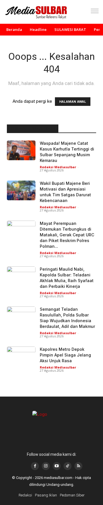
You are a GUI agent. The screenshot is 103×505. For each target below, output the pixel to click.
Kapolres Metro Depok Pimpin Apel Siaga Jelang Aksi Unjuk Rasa (65, 355)
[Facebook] (35, 466)
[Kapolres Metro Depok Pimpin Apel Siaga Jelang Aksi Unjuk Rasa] (21, 356)
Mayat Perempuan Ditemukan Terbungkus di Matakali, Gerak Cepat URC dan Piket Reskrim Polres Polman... (67, 235)
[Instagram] (46, 466)
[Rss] (78, 466)
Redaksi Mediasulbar (58, 167)
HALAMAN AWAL (72, 102)
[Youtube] (57, 466)
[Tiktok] (68, 466)
